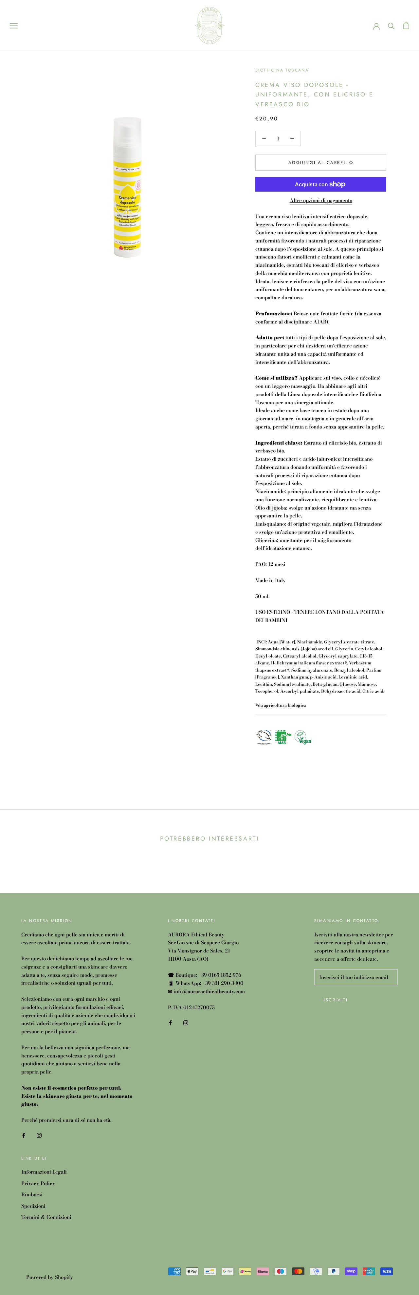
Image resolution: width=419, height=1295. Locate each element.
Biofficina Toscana (282, 70)
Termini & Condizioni (46, 1217)
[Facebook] (23, 1135)
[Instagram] (39, 1135)
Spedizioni (33, 1206)
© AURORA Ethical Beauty (57, 1268)
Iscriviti (336, 1000)
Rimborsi (32, 1194)
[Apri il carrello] (406, 25)
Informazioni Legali (44, 1172)
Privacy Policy (38, 1183)
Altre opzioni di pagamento (321, 200)
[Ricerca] (391, 25)
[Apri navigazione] (14, 25)
